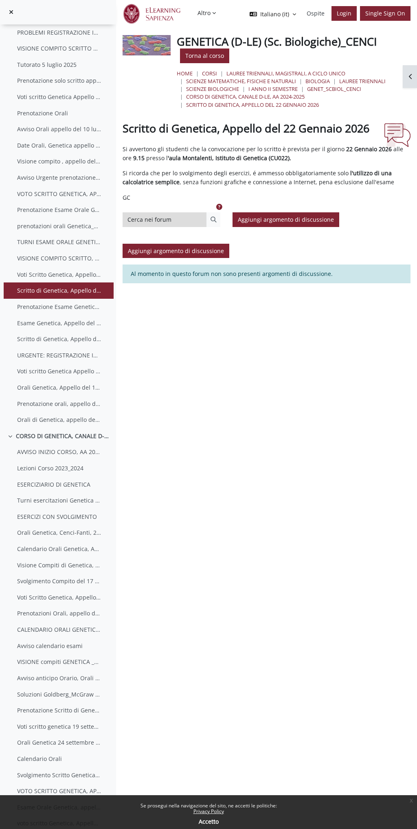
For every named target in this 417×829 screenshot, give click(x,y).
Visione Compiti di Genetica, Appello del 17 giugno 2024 (59, 565)
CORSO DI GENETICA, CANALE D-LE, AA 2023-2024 (63, 436)
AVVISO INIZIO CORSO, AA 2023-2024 (59, 452)
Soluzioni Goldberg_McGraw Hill (59, 694)
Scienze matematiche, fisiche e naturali (241, 81)
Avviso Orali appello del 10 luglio (59, 129)
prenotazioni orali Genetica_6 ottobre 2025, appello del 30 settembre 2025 (59, 226)
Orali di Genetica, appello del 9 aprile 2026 (59, 419)
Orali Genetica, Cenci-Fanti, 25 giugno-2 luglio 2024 (59, 532)
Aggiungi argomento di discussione (286, 219)
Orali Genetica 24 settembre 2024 (59, 742)
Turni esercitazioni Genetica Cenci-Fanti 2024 (59, 500)
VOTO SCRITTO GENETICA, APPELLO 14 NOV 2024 (59, 791)
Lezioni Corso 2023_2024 (50, 468)
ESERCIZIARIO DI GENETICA (53, 484)
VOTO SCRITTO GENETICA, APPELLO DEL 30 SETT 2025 (59, 194)
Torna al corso (204, 56)
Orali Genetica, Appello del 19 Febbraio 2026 (59, 387)
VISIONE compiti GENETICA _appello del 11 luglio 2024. (59, 662)
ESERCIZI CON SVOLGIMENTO (57, 516)
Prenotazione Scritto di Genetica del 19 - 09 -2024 (59, 710)
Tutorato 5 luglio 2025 (47, 64)
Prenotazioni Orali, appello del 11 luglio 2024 (59, 613)
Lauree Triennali (362, 81)
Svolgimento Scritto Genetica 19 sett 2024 (59, 775)
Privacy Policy (208, 811)
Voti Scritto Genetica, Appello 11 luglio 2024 (59, 597)
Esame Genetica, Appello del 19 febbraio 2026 (59, 323)
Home (185, 73)
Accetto (209, 821)
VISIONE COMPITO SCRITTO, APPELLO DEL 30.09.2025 (59, 258)
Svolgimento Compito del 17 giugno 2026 (59, 581)
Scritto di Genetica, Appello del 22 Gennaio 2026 (59, 290)
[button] (219, 207)
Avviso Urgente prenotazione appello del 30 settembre (59, 177)
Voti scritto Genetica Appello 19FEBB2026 (59, 371)
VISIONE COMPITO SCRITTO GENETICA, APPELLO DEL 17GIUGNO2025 (59, 48)
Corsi (209, 73)
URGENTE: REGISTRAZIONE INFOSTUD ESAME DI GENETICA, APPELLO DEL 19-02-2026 (59, 355)
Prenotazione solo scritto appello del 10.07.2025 (59, 80)
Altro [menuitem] (204, 13)
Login (344, 13)
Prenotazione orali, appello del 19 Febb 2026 (59, 404)
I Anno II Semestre (273, 89)
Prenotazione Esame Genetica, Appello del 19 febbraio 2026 (59, 307)
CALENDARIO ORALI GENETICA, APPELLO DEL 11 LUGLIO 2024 (59, 629)
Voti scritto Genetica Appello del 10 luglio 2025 (59, 97)
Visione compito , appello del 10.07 (59, 161)
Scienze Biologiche (212, 89)
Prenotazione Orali (42, 113)
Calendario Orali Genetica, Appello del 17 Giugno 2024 (59, 549)
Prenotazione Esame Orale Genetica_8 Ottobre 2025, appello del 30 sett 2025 (59, 210)
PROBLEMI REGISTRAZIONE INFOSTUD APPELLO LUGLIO (59, 32)
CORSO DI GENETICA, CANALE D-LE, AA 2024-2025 (245, 96)
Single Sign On (385, 13)
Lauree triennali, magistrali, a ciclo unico (285, 73)
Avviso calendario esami (50, 646)
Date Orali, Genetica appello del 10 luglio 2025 (59, 145)
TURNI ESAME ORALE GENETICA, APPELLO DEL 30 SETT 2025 (59, 242)
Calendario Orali (39, 759)
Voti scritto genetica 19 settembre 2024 (59, 726)
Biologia (317, 81)
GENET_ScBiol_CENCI (334, 89)
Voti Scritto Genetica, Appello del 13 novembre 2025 (59, 274)
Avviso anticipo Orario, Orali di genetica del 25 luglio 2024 (59, 678)
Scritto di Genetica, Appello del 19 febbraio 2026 (59, 339)
